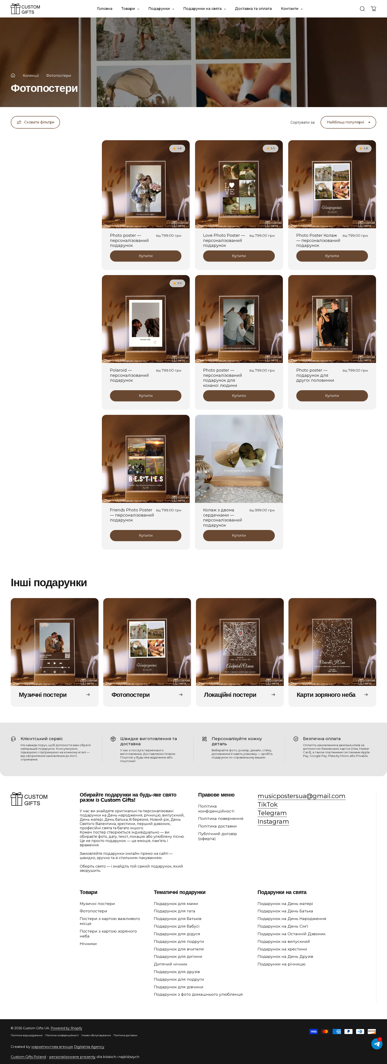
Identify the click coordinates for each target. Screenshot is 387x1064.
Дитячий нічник (170, 964)
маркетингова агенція (52, 1047)
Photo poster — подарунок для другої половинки (315, 375)
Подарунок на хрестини (282, 949)
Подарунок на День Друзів (285, 956)
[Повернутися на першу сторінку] (13, 75)
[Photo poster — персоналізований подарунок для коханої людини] (239, 319)
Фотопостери (93, 911)
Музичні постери (97, 903)
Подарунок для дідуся (177, 933)
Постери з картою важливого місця (110, 921)
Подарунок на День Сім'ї (283, 926)
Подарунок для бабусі (177, 926)
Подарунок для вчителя (179, 949)
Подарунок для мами (176, 903)
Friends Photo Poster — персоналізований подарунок (132, 515)
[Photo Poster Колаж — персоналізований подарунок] (332, 184)
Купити (146, 256)
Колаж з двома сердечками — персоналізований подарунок (222, 518)
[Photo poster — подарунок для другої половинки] (332, 319)
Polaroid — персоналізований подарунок (129, 375)
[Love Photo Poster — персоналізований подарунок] (239, 184)
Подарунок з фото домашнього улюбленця (198, 994)
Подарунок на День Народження (292, 918)
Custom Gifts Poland (28, 1057)
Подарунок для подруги (179, 941)
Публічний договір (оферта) (217, 836)
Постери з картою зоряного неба (108, 933)
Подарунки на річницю (281, 964)
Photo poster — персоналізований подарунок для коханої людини (222, 378)
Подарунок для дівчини (178, 986)
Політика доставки (217, 826)
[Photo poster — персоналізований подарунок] (146, 184)
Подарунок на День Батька (285, 911)
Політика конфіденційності (216, 808)
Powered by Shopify (66, 1028)
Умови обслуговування (96, 1035)
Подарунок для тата (174, 911)
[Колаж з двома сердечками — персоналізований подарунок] (239, 459)
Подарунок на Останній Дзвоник (291, 933)
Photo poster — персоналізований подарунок (129, 240)
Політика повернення (220, 818)
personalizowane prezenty (72, 1057)
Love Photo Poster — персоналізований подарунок (224, 240)
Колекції (31, 75)
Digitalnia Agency (89, 1047)
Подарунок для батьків (177, 918)
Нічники (88, 943)
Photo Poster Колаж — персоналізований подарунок (318, 240)
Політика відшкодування (27, 1035)
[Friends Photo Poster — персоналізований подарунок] (146, 459)
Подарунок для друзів (177, 971)
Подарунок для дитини (178, 956)
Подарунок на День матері (285, 903)
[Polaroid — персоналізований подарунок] (146, 319)
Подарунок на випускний (284, 941)
